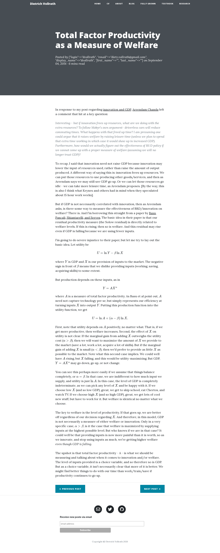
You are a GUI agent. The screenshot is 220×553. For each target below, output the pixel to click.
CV (108, 3)
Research (184, 3)
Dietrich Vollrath (43, 4)
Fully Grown (148, 3)
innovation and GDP (117, 109)
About (119, 3)
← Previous (70, 488)
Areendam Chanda (145, 109)
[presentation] (110, 253)
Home (97, 3)
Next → (152, 488)
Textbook (167, 3)
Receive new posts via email (76, 517)
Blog (132, 3)
